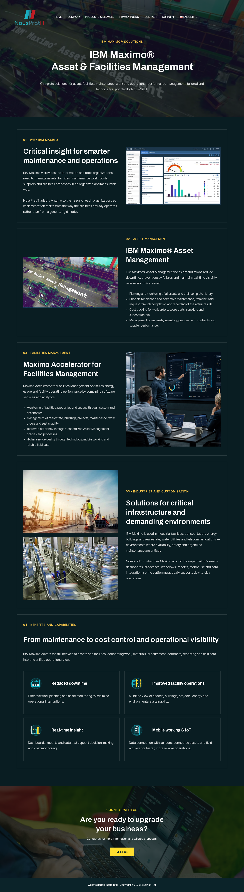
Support (168, 17)
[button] (195, 17)
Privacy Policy (129, 17)
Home (58, 17)
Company (74, 17)
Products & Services (99, 17)
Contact (151, 17)
